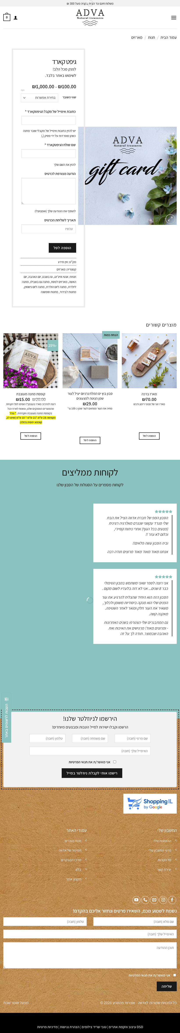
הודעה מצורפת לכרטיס (60, 173)
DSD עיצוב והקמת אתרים (126, 1026)
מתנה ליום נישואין (34, 287)
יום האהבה (34, 277)
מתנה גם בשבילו (40, 282)
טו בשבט (47, 277)
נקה (22, 90)
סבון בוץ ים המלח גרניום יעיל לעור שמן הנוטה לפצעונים (90, 395)
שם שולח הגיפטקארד (60, 144)
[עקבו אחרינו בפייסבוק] (172, 900)
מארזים (136, 37)
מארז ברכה (149, 394)
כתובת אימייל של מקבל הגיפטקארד (50, 111)
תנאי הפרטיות (78, 762)
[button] (174, 17)
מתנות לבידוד (68, 292)
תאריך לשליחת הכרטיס (60, 220)
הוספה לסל (62, 247)
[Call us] (145, 900)
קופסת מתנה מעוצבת (30, 394)
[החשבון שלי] (15, 17)
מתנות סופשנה (49, 292)
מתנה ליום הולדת (56, 287)
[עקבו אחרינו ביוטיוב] (136, 900)
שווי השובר (69, 97)
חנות (151, 37)
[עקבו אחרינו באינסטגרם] (163, 900)
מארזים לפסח (59, 282)
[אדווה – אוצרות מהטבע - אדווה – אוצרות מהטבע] (90, 17)
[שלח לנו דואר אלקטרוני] (154, 900)
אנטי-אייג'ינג (61, 277)
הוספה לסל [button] (149, 436)
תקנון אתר (73, 878)
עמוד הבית (168, 37)
